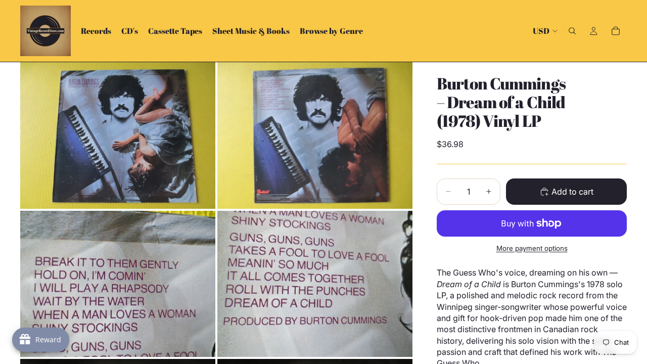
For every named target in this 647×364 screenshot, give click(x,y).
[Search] (572, 31)
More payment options (532, 248)
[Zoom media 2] (314, 135)
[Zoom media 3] (117, 284)
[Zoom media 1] (117, 135)
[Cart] (616, 31)
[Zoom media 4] (314, 284)
